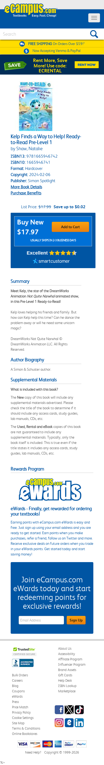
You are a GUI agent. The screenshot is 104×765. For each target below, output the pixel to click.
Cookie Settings (23, 718)
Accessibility (66, 654)
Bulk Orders (20, 675)
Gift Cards (65, 675)
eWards (17, 696)
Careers (17, 680)
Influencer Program (72, 664)
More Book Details (26, 186)
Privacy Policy (21, 712)
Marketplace (66, 691)
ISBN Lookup (67, 686)
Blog (15, 686)
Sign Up (76, 620)
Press (15, 702)
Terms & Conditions (26, 728)
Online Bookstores (24, 734)
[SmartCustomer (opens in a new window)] (51, 261)
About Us (64, 649)
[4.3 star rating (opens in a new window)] (63, 253)
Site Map (18, 723)
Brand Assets (67, 670)
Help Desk (65, 680)
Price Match (20, 707)
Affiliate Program (70, 659)
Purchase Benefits (26, 192)
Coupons (18, 691)
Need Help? (33, 752)
